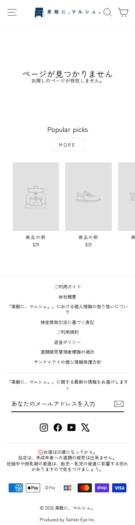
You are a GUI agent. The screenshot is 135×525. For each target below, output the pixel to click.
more (67, 144)
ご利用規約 (67, 331)
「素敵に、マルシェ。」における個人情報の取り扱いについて (67, 309)
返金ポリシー (67, 342)
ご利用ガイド (67, 286)
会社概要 (67, 296)
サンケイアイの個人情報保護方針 (67, 361)
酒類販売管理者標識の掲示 (67, 351)
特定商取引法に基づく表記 (67, 322)
